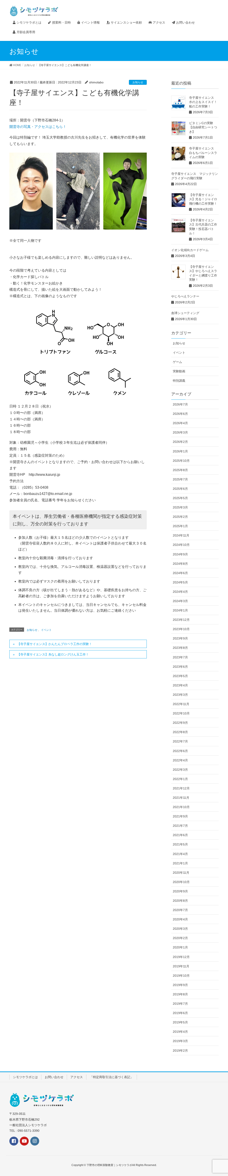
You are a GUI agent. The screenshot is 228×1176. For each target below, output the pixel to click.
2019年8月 (180, 994)
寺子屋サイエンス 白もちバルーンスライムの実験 (203, 153)
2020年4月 (180, 919)
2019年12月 (181, 957)
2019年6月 (180, 1013)
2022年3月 (180, 769)
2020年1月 (180, 947)
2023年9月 (180, 638)
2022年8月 (180, 732)
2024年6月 (180, 573)
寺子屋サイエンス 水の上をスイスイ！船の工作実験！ (203, 102)
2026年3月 (180, 432)
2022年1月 (180, 779)
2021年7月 (180, 825)
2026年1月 (180, 451)
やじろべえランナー (185, 296)
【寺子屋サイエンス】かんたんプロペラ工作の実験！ (54, 644)
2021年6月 (180, 835)
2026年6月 (180, 414)
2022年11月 (181, 704)
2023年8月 (180, 648)
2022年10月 (181, 713)
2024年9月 (180, 554)
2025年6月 (180, 488)
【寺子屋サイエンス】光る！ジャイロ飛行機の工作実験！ (203, 199)
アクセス (76, 1077)
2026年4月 (180, 423)
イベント (46, 629)
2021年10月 (181, 807)
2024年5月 (180, 582)
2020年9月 (180, 891)
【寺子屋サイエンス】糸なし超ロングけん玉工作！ (53, 654)
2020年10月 (181, 882)
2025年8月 (180, 470)
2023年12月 (181, 619)
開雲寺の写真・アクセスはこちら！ (37, 127)
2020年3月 (180, 928)
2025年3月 (180, 507)
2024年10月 (181, 545)
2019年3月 (180, 1041)
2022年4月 (180, 760)
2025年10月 (181, 460)
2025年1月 (180, 526)
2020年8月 (180, 900)
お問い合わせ (54, 1077)
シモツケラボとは (25, 1077)
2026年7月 (180, 404)
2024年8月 (180, 563)
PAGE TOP (223, 1135)
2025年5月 (180, 498)
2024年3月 (180, 601)
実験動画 (179, 371)
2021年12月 (181, 788)
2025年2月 (180, 516)
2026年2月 (180, 442)
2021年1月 (180, 863)
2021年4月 (180, 854)
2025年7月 (180, 479)
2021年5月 (180, 844)
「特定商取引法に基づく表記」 (111, 1077)
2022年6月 (180, 751)
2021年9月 (180, 816)
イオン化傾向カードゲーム (190, 250)
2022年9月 (180, 722)
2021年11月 (181, 797)
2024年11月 (181, 535)
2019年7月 (180, 1003)
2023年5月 (180, 676)
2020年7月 (180, 910)
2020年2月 (180, 938)
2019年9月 (180, 985)
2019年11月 (181, 966)
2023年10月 (181, 629)
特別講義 (179, 380)
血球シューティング (185, 313)
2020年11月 (181, 872)
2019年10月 (181, 975)
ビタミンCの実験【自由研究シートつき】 (203, 127)
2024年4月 (180, 591)
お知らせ (137, 82)
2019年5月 (180, 1022)
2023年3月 (180, 694)
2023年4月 (180, 685)
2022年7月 (180, 741)
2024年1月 (180, 610)
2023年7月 (180, 657)
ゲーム (177, 362)
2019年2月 (180, 1050)
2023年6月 (180, 666)
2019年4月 (180, 1031)
